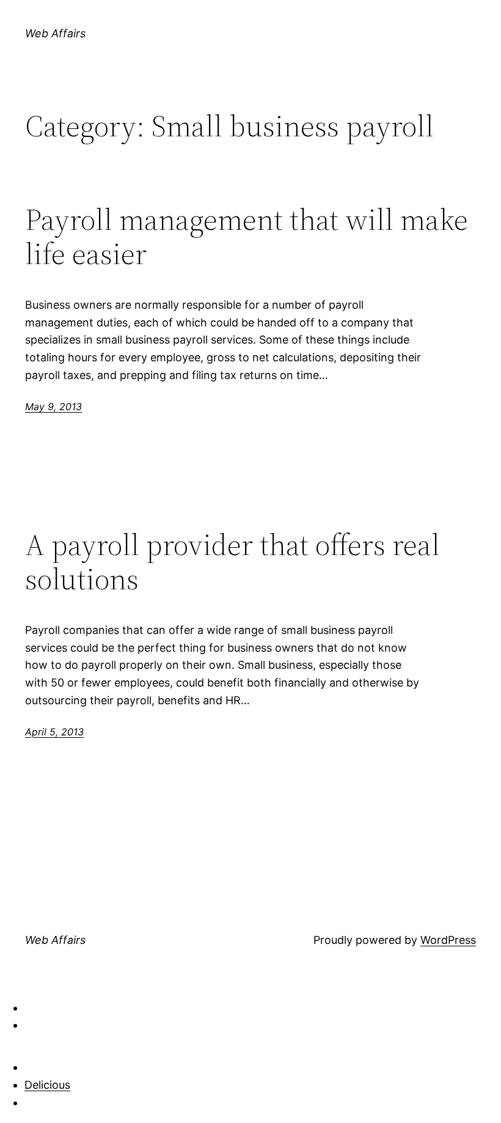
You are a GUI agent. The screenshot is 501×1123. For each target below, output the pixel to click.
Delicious (47, 1084)
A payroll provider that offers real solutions (232, 562)
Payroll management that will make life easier (246, 236)
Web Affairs (55, 33)
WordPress (448, 939)
